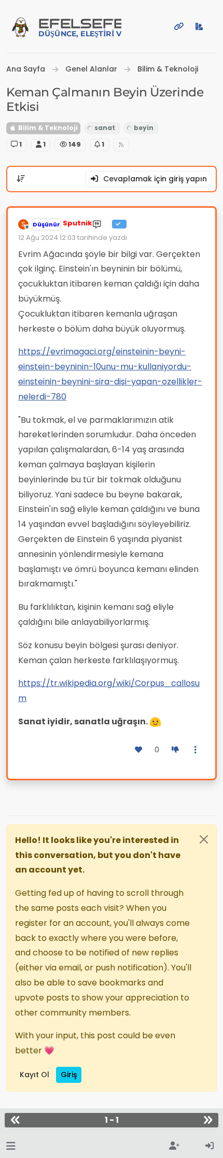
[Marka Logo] (20, 26)
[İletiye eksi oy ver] (175, 750)
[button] (10, 1146)
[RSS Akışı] (122, 144)
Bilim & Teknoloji (47, 127)
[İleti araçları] (196, 750)
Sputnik (77, 223)
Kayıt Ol (34, 1074)
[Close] (203, 839)
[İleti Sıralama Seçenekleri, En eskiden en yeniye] (20, 179)
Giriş (69, 1074)
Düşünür (46, 224)
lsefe (79, 27)
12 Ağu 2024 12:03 (47, 237)
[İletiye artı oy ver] (139, 750)
